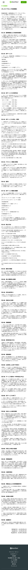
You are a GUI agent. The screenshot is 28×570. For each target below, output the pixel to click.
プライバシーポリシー (14, 551)
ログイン (23, 2)
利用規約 (14, 555)
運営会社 (14, 563)
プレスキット (14, 565)
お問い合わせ (14, 561)
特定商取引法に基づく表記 (14, 557)
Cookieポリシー (14, 553)
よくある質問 (14, 559)
